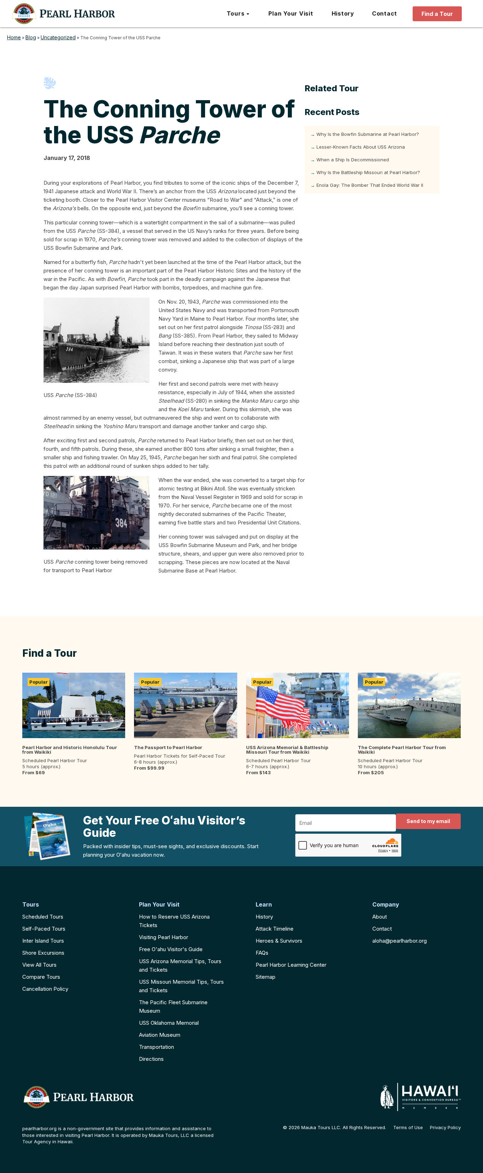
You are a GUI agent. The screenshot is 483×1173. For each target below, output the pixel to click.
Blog (30, 37)
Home (14, 37)
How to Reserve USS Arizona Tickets (174, 920)
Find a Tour (437, 13)
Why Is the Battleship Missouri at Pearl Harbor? (368, 172)
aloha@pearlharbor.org (399, 940)
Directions (151, 1059)
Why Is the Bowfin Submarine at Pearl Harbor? (367, 134)
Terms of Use (408, 1127)
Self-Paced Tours (43, 928)
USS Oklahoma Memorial (169, 1022)
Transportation (156, 1046)
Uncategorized (58, 37)
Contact (382, 928)
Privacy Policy (445, 1127)
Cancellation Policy (45, 988)
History (264, 916)
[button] (238, 13)
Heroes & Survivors (279, 940)
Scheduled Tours (42, 916)
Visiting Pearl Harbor (163, 937)
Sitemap (265, 976)
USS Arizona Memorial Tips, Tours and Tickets (180, 965)
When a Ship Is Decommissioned (352, 159)
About (379, 916)
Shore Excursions (43, 952)
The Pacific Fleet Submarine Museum (173, 1006)
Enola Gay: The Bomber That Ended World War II (369, 185)
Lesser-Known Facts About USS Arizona (360, 147)
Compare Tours (41, 976)
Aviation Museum (159, 1034)
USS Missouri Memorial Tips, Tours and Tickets (181, 986)
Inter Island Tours (43, 940)
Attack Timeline (274, 928)
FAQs (262, 952)
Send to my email (428, 821)
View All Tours (39, 964)
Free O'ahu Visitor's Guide (171, 949)
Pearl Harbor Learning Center (291, 964)
